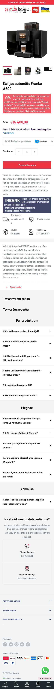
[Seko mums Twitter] (11, 644)
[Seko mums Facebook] (5, 644)
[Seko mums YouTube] (22, 644)
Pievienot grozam (27, 165)
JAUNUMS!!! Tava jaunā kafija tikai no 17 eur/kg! (27, 2)
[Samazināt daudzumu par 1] (18, 152)
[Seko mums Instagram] (16, 644)
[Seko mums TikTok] (28, 644)
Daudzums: (8, 151)
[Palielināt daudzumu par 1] (34, 152)
